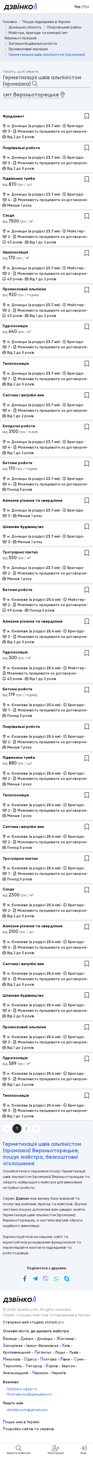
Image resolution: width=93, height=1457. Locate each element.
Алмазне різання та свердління (32, 500)
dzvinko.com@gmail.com (27, 1410)
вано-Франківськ (42, 1346)
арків (52, 1366)
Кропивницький (17, 1352)
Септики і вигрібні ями (23, 395)
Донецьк (45, 1339)
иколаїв (11, 1359)
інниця (10, 1339)
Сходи (8, 215)
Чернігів (59, 1373)
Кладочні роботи (19, 426)
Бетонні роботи (17, 463)
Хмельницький (15, 1373)
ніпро (26, 1339)
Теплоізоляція (16, 363)
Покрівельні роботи (21, 148)
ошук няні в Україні (21, 1422)
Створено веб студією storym (33, 1322)
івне (65, 1359)
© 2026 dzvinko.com (20, 1309)
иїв (66, 1346)
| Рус (81, 7)
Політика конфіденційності (29, 1394)
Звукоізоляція (15, 252)
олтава (48, 1359)
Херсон (68, 1366)
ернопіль (12, 1366)
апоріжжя (13, 1346)
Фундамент (13, 116)
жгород (34, 1366)
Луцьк (60, 1352)
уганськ (42, 1352)
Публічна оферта (22, 1389)
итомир (65, 1339)
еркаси (40, 1373)
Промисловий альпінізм (24, 289)
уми (78, 1359)
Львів (73, 1352)
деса (30, 1359)
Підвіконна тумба (19, 178)
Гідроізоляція (15, 326)
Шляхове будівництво (23, 526)
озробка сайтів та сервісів (28, 1429)
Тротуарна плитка (20, 552)
